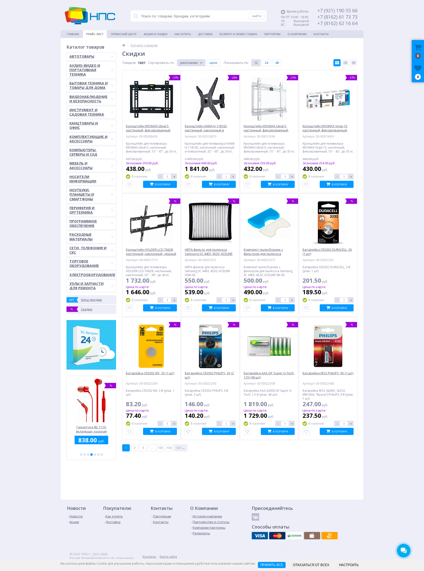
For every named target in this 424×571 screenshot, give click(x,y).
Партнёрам (272, 34)
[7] (102, 454)
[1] (81, 454)
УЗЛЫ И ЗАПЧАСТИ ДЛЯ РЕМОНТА (86, 285)
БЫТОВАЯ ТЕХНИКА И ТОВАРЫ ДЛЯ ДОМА (88, 85)
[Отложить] (129, 184)
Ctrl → (180, 448)
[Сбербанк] (295, 535)
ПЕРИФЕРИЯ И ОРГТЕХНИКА (81, 210)
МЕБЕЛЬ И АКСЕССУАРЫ (81, 165)
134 (169, 448)
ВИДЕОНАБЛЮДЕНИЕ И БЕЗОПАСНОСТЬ (88, 98)
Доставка (205, 34)
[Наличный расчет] (312, 535)
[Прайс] (353, 62)
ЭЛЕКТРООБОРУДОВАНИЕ (92, 274)
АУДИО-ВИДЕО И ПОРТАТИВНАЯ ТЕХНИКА (84, 70)
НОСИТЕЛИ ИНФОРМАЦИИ (82, 178)
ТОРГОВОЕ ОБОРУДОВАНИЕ (84, 263)
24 (266, 62)
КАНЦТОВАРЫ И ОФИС (83, 125)
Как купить (182, 34)
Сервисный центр (124, 34)
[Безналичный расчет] (329, 535)
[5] (95, 454)
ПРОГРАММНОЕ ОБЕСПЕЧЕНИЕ (83, 223)
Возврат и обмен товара (238, 34)
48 (277, 62)
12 (256, 62)
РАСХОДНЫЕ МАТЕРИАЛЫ (81, 236)
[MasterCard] (277, 535)
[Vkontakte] (255, 517)
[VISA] (260, 535)
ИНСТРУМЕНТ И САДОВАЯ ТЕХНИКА (86, 112)
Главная (73, 34)
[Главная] (123, 45)
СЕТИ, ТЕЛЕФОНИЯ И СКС (87, 250)
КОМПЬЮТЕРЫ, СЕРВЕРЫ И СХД (83, 152)
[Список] (345, 62)
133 (160, 448)
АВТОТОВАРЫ (81, 56)
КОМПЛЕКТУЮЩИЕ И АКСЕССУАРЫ (88, 138)
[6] (98, 454)
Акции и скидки (155, 34)
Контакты (321, 34)
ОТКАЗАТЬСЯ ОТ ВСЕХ (311, 565)
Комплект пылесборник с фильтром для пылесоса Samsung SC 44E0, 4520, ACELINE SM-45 (91, 429)
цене (213, 62)
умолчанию (189, 62)
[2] (84, 454)
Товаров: (129, 62)
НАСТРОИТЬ (349, 565)
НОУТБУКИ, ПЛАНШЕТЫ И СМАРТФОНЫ (81, 194)
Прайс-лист (95, 34)
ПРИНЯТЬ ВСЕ (271, 565)
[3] (88, 454)
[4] (91, 454)
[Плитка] (337, 62)
